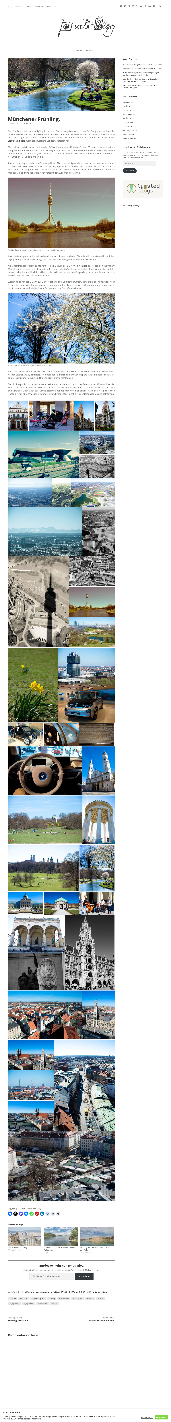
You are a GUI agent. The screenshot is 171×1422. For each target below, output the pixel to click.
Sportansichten (128, 134)
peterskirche (42, 1304)
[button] (18, 415)
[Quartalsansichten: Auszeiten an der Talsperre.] (60, 1236)
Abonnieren (84, 1276)
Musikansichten (128, 118)
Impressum (39, 6)
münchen (89, 1299)
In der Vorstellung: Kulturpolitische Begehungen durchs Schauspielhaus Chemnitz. (141, 73)
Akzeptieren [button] (161, 1417)
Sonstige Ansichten (130, 138)
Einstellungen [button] (147, 1417)
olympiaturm (28, 1304)
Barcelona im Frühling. (17, 1247)
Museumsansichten (130, 130)
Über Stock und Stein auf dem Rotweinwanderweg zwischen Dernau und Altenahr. (141, 80)
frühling (52, 1299)
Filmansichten (128, 122)
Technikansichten (129, 126)
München (29, 1292)
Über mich (19, 6)
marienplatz (77, 1299)
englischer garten (38, 1299)
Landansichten (128, 106)
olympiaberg (14, 1304)
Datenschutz (51, 6)
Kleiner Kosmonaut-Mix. (101, 1320)
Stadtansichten (98, 1292)
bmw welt (23, 1299)
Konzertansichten (129, 114)
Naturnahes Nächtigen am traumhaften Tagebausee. (142, 64)
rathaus (54, 1304)
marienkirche (64, 1299)
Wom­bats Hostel (96, 147)
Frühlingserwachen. (18, 1320)
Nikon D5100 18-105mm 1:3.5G (69, 1292)
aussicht (13, 1299)
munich (100, 1299)
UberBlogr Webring (131, 206)
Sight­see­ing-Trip (16, 140)
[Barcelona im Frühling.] (24, 1236)
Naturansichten (44, 1292)
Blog (9, 6)
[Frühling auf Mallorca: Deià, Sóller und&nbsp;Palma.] (97, 1236)
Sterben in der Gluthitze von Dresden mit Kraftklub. (142, 68)
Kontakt (29, 6)
